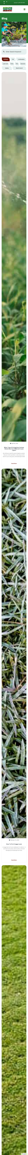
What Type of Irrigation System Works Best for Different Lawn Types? (14, 449)
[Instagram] (4, 4)
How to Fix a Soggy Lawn (14, 844)
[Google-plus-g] (7, 2)
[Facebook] (4, 2)
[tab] (6, 59)
